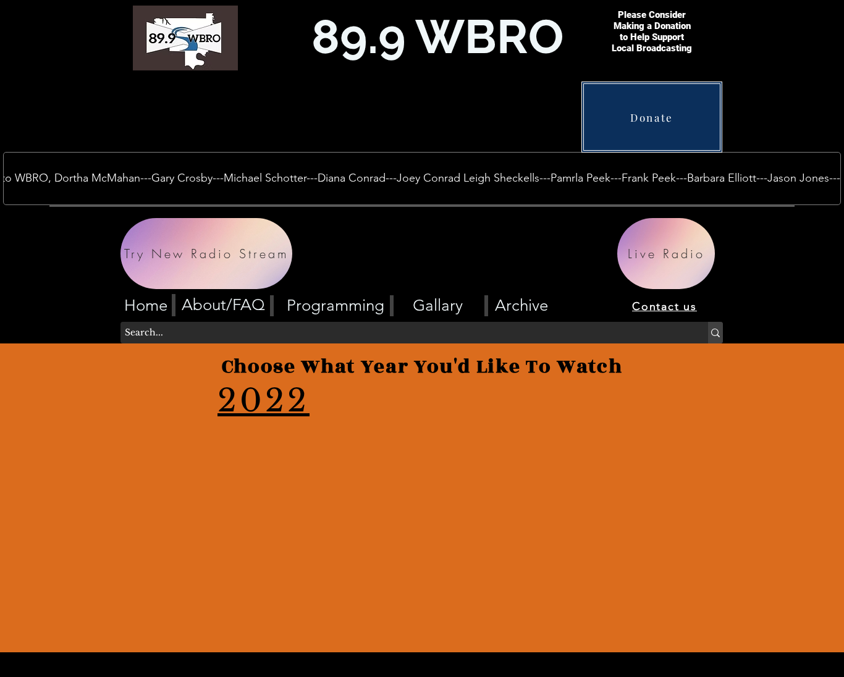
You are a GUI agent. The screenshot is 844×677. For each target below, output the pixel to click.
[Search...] (715, 332)
